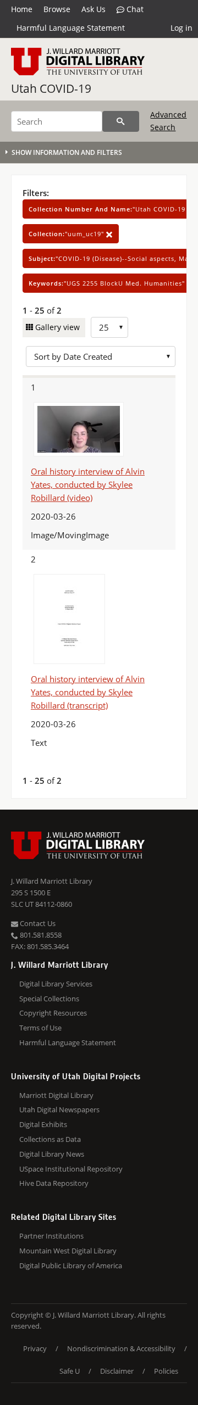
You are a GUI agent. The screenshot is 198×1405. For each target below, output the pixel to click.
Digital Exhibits (43, 1124)
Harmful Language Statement (70, 28)
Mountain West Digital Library (68, 1251)
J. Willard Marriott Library (51, 881)
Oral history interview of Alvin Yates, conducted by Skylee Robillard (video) (88, 484)
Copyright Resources (53, 1013)
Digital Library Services (55, 984)
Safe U (69, 1371)
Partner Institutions (51, 1236)
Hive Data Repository (54, 1183)
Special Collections (49, 998)
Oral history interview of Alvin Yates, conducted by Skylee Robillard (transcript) (88, 692)
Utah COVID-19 (51, 88)
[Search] (120, 121)
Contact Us (37, 923)
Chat (134, 9)
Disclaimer (117, 1371)
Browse (56, 9)
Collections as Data (50, 1139)
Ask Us (93, 9)
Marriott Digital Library (56, 1095)
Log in (181, 28)
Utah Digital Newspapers (59, 1109)
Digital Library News (51, 1154)
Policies (166, 1371)
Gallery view (56, 327)
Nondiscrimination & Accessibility (121, 1348)
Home (21, 9)
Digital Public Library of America (70, 1265)
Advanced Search (168, 120)
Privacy (35, 1348)
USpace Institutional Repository (71, 1169)
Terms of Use (40, 1028)
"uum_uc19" (67, 234)
